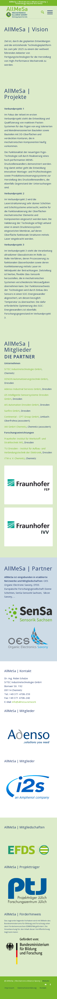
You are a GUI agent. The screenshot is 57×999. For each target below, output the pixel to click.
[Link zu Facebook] (50, 984)
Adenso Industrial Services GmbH (22, 389)
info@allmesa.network (24, 701)
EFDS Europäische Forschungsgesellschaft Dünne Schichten (27, 588)
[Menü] (48, 12)
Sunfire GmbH (12, 410)
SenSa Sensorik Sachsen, (29, 592)
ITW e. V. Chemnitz (14, 458)
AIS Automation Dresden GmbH (21, 404)
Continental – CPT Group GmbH (21, 416)
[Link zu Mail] (45, 984)
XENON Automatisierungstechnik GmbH (26, 378)
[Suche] (41, 12)
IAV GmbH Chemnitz (15, 426)
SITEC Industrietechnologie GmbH (23, 369)
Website (45, 981)
